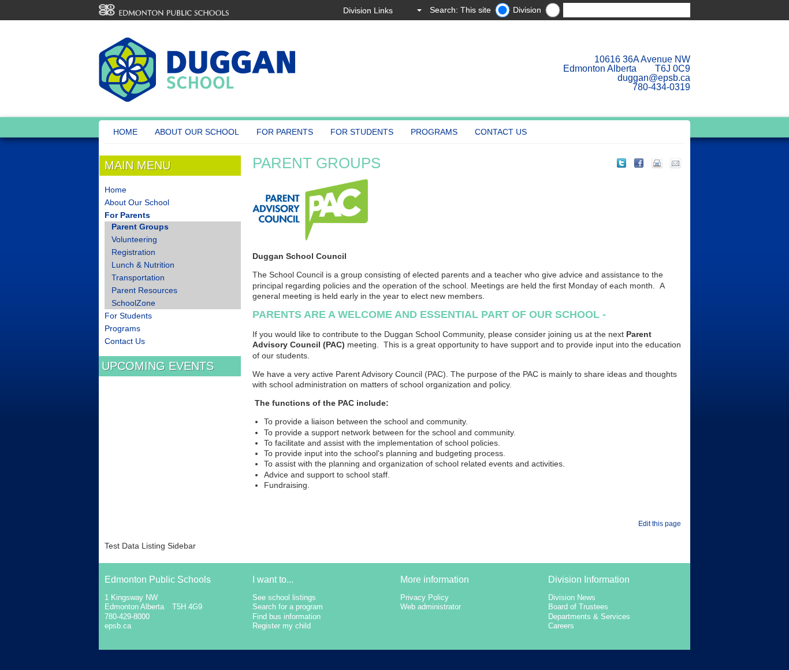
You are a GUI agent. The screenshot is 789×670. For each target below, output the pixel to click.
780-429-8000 (127, 616)
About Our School (197, 131)
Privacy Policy (424, 597)
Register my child (281, 625)
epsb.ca (118, 625)
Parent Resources (144, 290)
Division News (572, 597)
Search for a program (287, 606)
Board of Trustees (578, 606)
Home (125, 131)
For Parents (284, 131)
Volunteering (134, 239)
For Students (361, 131)
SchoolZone (133, 303)
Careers (561, 625)
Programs (434, 131)
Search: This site (460, 10)
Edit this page (661, 524)
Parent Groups (140, 226)
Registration (133, 252)
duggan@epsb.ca (653, 78)
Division (527, 10)
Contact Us (501, 131)
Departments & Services (589, 616)
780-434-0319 (661, 87)
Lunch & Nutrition (142, 264)
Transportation (138, 277)
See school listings (284, 597)
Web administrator (430, 606)
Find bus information (286, 616)
